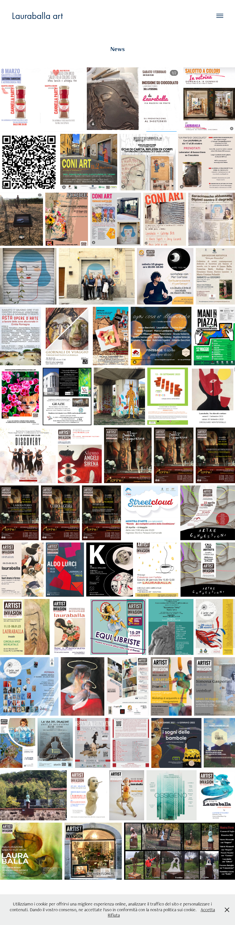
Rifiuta (114, 915)
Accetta (208, 910)
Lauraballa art (37, 15)
